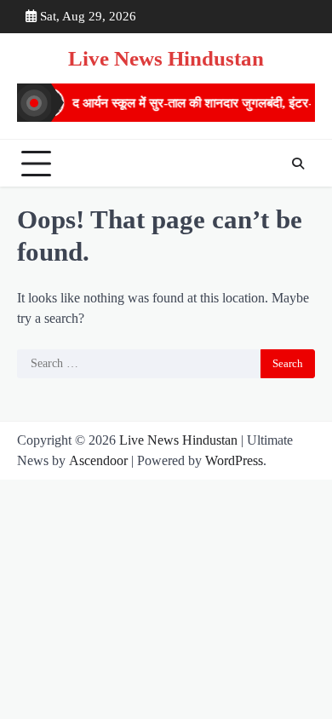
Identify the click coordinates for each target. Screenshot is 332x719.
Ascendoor (98, 460)
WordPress (234, 460)
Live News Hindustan (166, 58)
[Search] (298, 163)
